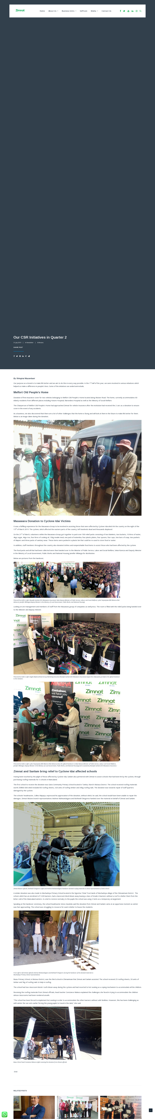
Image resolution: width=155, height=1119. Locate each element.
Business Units (68, 11)
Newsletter (30, 343)
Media (93, 11)
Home (42, 11)
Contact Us (106, 11)
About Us (52, 11)
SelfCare (83, 11)
